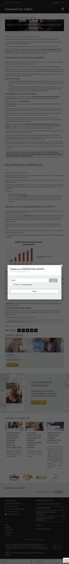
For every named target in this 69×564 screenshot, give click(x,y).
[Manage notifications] (65, 560)
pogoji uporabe (27, 284)
